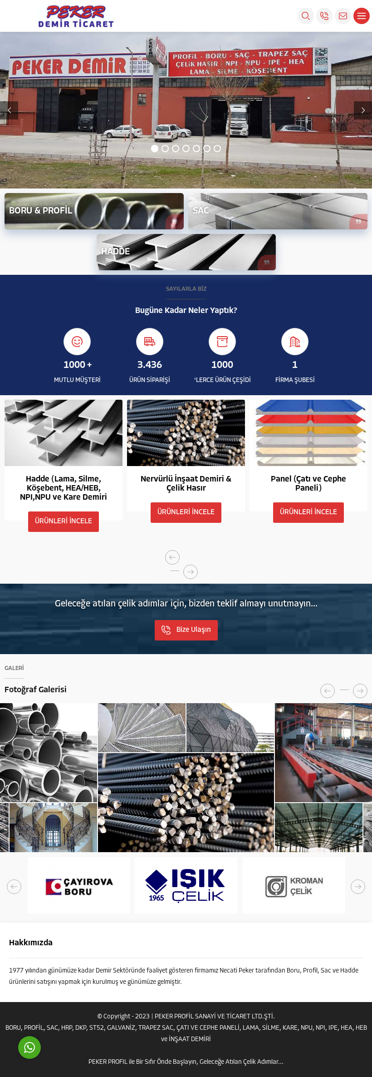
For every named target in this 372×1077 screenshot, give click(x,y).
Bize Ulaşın (193, 630)
